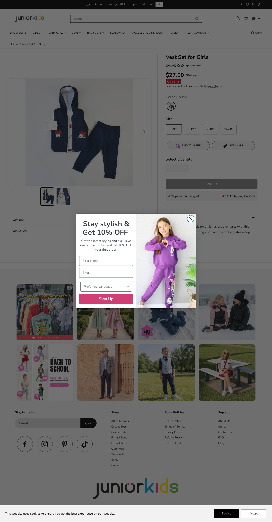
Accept (253, 513)
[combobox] (105, 286)
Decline (226, 513)
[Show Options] (128, 286)
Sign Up (106, 299)
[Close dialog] (190, 218)
